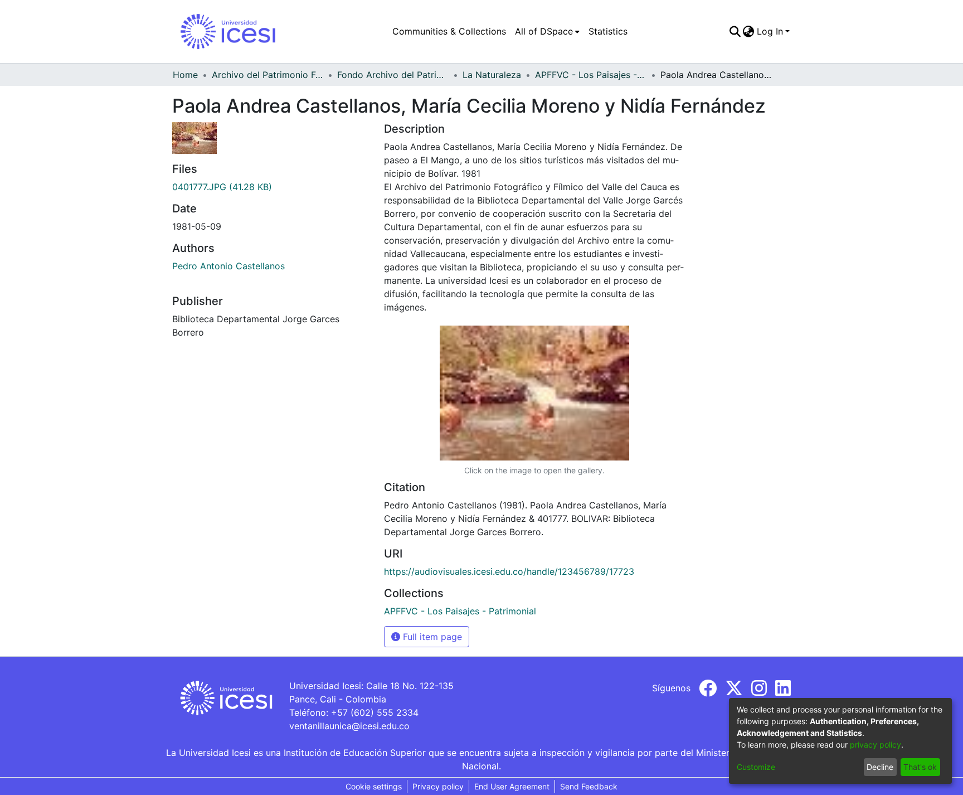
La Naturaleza (492, 74)
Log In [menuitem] (770, 31)
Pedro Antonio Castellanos (228, 266)
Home (185, 74)
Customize (756, 767)
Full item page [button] (431, 636)
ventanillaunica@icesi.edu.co (349, 725)
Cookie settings (374, 786)
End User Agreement (511, 786)
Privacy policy (438, 786)
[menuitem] (547, 31)
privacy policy (875, 744)
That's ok (920, 767)
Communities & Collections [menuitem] (449, 31)
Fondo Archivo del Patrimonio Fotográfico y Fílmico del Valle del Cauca (393, 74)
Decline (880, 767)
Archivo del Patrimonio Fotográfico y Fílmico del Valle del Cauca (267, 74)
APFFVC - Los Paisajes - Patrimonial (590, 74)
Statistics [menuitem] (608, 31)
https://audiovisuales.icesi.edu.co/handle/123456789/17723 (509, 571)
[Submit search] (735, 31)
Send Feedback (588, 786)
